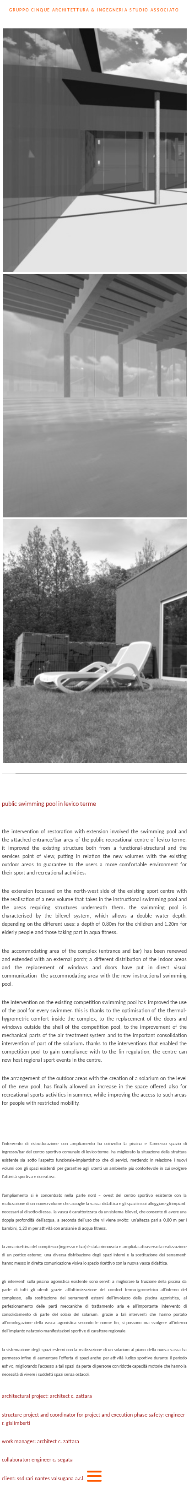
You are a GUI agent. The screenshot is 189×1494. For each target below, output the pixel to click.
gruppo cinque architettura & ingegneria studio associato (94, 10)
